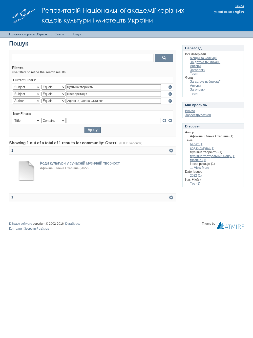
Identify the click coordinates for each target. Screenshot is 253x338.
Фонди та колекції (203, 58)
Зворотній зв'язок (36, 228)
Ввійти (239, 6)
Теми (193, 73)
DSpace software (20, 223)
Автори (195, 66)
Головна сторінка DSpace (28, 34)
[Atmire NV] (230, 226)
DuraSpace (73, 223)
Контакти (15, 228)
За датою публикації (205, 62)
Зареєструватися (198, 115)
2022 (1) (196, 175)
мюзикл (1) (198, 160)
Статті (59, 34)
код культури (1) (202, 148)
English (238, 12)
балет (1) (196, 144)
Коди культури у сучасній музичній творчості (80, 163)
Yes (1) (195, 183)
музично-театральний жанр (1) (212, 156)
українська (223, 12)
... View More (199, 167)
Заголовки (197, 70)
